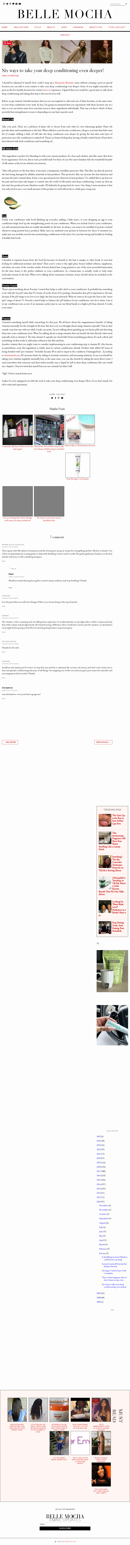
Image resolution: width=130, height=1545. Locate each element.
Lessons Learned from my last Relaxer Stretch (114, 1265)
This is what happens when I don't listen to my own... (114, 1278)
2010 (99, 1201)
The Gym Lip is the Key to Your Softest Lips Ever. (118, 819)
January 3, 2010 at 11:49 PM (10, 644)
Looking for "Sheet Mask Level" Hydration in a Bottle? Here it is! (112, 908)
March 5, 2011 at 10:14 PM (9, 690)
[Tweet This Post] (52, 398)
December (103, 1205)
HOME (4, 27)
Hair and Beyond (9, 641)
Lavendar (6, 661)
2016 (99, 1175)
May (101, 1235)
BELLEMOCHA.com (69, 1541)
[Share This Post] (55, 398)
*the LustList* (116, 27)
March (102, 1244)
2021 (99, 1153)
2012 (99, 1192)
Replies (13, 568)
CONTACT (65, 35)
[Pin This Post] (58, 398)
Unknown (6, 596)
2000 (99, 1301)
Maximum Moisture (65, 82)
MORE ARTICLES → (103, 742)
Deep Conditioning (10, 75)
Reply (4, 561)
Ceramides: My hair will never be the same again (17, 447)
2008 (99, 1297)
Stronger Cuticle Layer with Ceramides (114, 1271)
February (103, 1248)
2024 (99, 1140)
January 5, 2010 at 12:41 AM (10, 663)
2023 (99, 1145)
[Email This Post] (62, 398)
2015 (99, 1179)
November (104, 1209)
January (102, 1253)
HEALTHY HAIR (21, 27)
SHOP (64, 27)
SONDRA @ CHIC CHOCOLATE (13, 545)
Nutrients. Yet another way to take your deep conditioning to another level (49, 447)
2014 (99, 1184)
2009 (99, 1293)
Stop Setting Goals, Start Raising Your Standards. (118, 926)
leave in (46, 89)
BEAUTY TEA (96, 27)
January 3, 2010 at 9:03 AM (10, 547)
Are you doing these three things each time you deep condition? (17, 518)
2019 (99, 1162)
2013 (99, 1188)
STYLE (38, 27)
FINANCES (78, 27)
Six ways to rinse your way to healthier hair (49, 518)
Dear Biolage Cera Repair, (78, 478)
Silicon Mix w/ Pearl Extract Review (80, 445)
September (104, 1218)
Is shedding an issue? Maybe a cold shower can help (114, 1258)
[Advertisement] (57, 778)
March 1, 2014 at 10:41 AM (16, 576)
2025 (99, 1136)
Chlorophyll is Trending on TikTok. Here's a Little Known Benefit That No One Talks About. (112, 886)
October (103, 1214)
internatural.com (12, 355)
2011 (99, 1197)
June (101, 1231)
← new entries (10, 742)
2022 (99, 1149)
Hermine (5, 616)
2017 (99, 1171)
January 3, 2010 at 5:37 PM (10, 618)
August (102, 1222)
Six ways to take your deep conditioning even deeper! (114, 1285)
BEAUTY (51, 27)
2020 (99, 1158)
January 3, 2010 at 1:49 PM (10, 598)
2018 (99, 1166)
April (101, 1240)
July (101, 1227)
